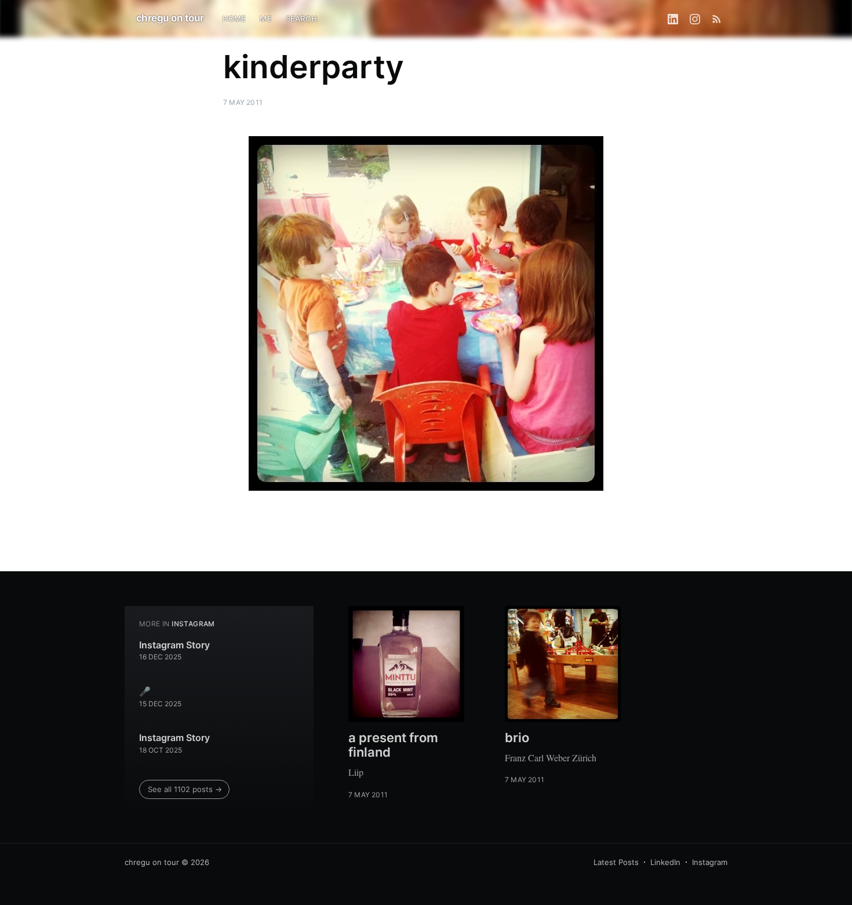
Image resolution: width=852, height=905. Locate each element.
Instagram (709, 862)
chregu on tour (170, 18)
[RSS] (716, 18)
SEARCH (301, 18)
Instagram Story (174, 645)
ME (265, 18)
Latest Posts (616, 862)
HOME (234, 18)
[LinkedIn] (673, 18)
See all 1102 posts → (185, 789)
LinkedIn (665, 862)
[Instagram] (695, 18)
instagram (193, 623)
